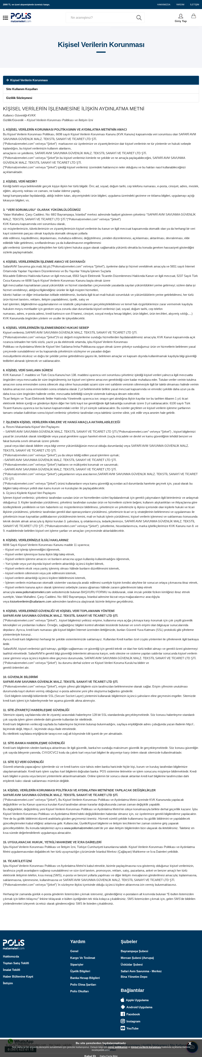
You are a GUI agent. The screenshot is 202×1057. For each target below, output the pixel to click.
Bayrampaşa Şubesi (134, 951)
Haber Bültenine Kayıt (18, 976)
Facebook (133, 1014)
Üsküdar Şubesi (132, 964)
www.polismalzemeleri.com (33, 592)
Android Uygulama (139, 1007)
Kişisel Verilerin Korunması (29, 80)
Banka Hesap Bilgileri (85, 978)
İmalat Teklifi (11, 969)
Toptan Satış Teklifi (16, 963)
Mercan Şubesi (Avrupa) (137, 957)
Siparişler (76, 964)
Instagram (133, 1021)
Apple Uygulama (137, 1000)
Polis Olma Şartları (83, 984)
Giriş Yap (181, 21)
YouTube (132, 1028)
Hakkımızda (11, 956)
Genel (74, 951)
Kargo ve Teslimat (82, 957)
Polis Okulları (79, 991)
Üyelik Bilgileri (80, 971)
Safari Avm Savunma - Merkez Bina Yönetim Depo (141, 973)
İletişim (8, 983)
